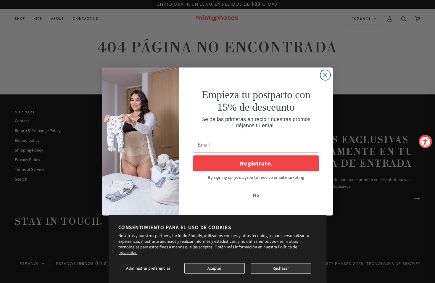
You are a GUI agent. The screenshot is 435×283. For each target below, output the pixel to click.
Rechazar (281, 268)
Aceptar (214, 268)
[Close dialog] (325, 75)
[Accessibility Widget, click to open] (425, 141)
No (256, 195)
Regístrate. (256, 163)
